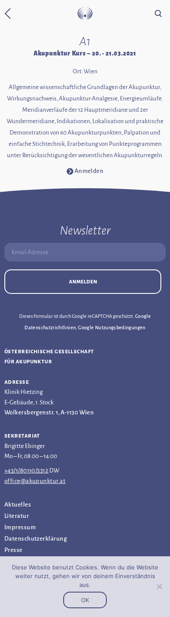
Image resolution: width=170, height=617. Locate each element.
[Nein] (159, 586)
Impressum (20, 527)
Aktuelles (17, 504)
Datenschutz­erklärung (35, 538)
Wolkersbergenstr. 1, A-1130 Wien (49, 412)
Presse (13, 550)
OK (85, 599)
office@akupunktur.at (34, 481)
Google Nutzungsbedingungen (111, 327)
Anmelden (83, 281)
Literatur (16, 516)
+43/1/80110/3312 (26, 470)
